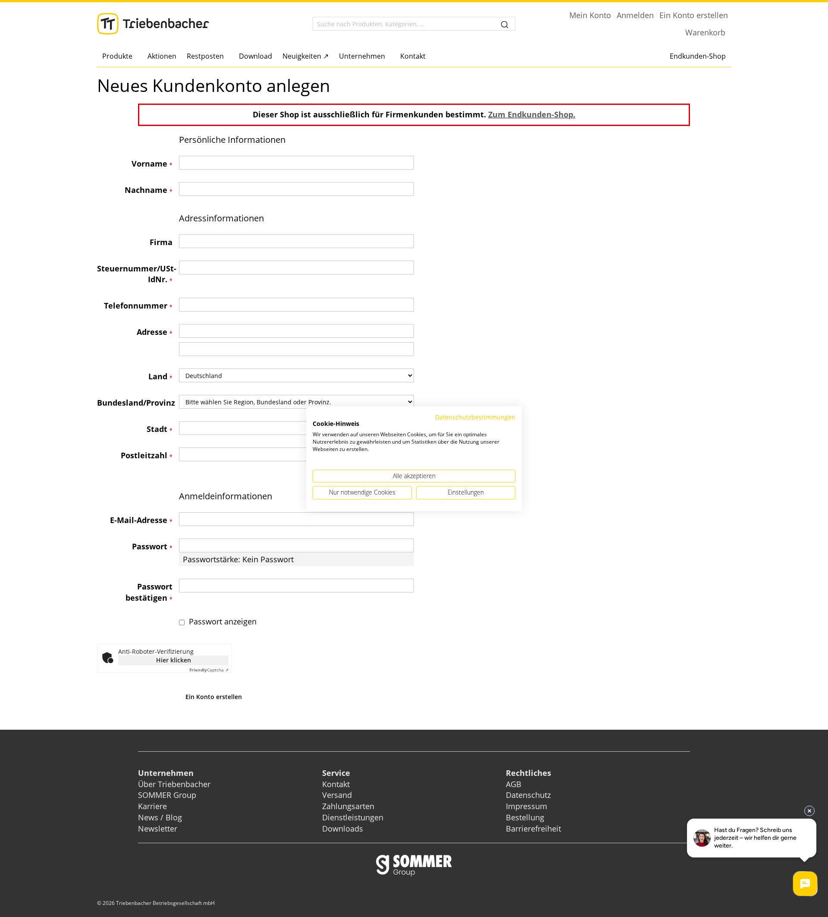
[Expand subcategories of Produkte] (134, 57)
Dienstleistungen (352, 817)
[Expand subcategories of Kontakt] (428, 57)
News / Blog (160, 817)
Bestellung (525, 817)
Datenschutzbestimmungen (475, 417)
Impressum (526, 806)
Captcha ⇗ (209, 670)
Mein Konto (590, 15)
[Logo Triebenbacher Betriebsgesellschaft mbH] (153, 24)
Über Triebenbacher (174, 784)
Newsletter (157, 828)
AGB (513, 784)
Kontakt (336, 784)
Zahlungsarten (348, 806)
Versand (337, 795)
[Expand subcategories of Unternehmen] (387, 57)
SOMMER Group (167, 795)
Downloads (342, 828)
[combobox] (414, 24)
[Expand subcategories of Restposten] (226, 57)
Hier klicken (173, 660)
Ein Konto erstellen (693, 15)
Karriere (152, 806)
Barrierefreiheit (534, 828)
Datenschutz (528, 795)
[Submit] (504, 24)
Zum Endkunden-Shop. (531, 114)
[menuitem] (119, 56)
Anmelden (635, 15)
